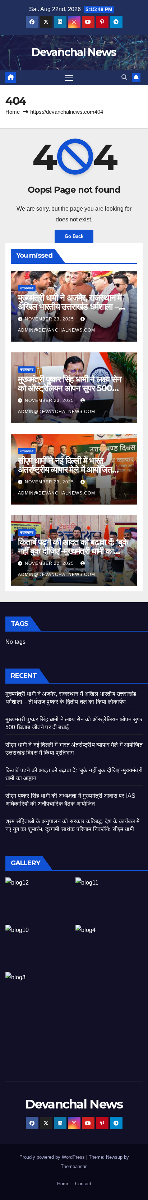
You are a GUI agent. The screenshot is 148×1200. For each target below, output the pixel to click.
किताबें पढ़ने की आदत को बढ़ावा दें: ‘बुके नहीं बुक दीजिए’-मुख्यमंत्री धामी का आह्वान (73, 551)
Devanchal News (74, 52)
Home (12, 112)
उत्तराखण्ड (26, 288)
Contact (83, 1183)
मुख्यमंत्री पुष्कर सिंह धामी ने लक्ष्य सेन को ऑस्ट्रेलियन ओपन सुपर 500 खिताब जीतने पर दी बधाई (69, 388)
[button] (124, 77)
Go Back (74, 236)
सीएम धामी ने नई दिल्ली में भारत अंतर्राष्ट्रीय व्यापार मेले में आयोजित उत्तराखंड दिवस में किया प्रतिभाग (65, 469)
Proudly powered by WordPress (52, 1157)
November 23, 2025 (50, 319)
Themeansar (73, 1166)
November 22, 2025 (50, 563)
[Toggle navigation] (69, 78)
